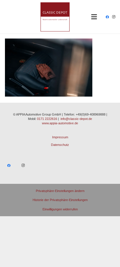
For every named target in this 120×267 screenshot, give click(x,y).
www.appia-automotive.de (60, 123)
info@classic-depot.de (76, 119)
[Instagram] (113, 17)
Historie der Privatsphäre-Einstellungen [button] (60, 200)
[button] (94, 17)
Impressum (60, 137)
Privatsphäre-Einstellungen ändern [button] (60, 191)
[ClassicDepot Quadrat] (55, 17)
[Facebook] (107, 17)
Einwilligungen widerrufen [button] (60, 209)
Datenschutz (60, 144)
